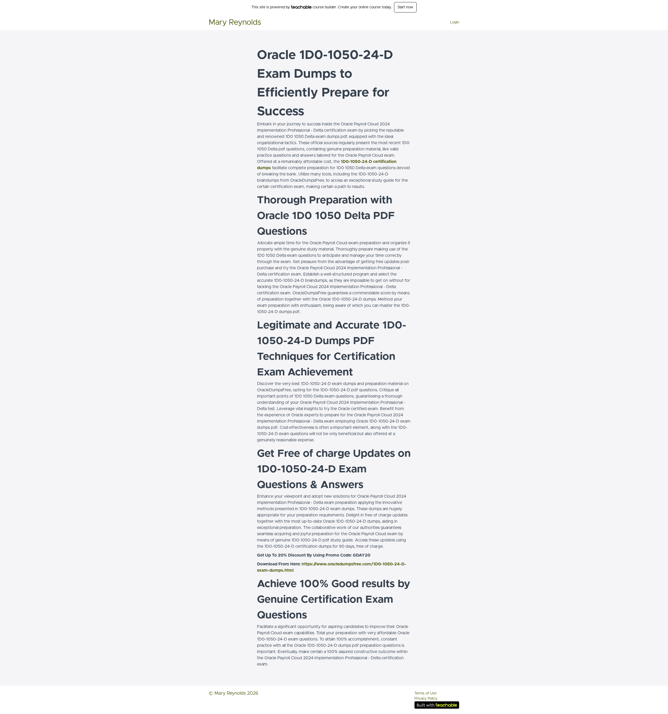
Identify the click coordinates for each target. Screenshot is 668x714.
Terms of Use (425, 693)
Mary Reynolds (235, 22)
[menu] (452, 22)
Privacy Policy (425, 698)
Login (454, 22)
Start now (405, 7)
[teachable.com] (301, 7)
